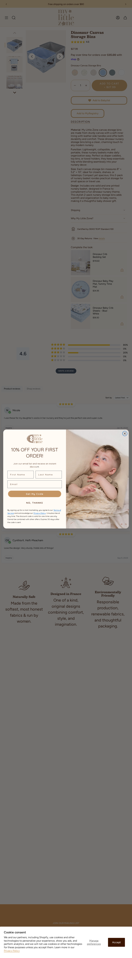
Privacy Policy (12, 950)
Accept (116, 942)
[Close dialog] (124, 433)
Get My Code (34, 493)
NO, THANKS (34, 502)
